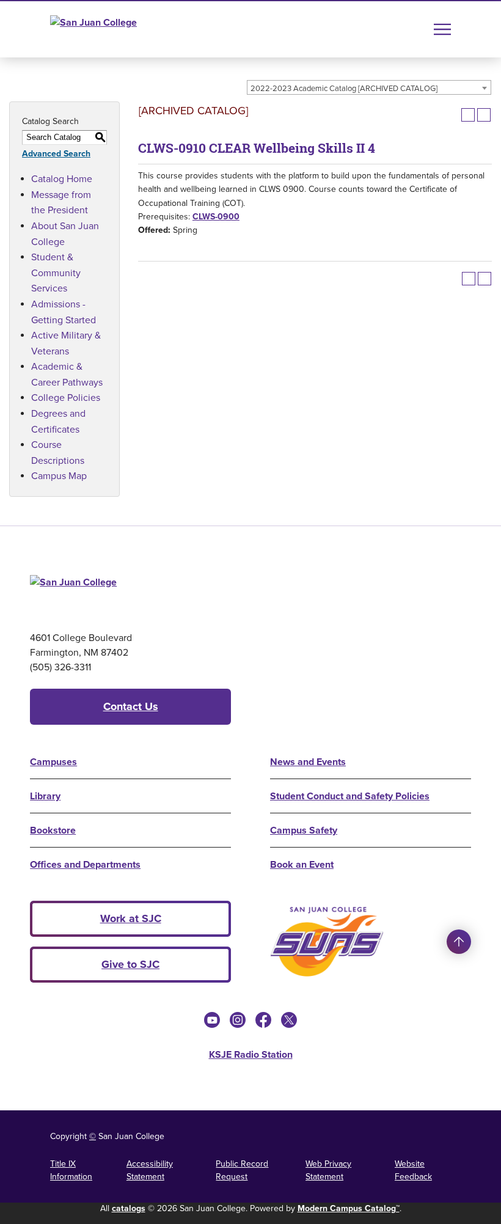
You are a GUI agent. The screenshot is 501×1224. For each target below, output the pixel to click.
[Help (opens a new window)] (484, 115)
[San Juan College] (116, 29)
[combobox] (369, 87)
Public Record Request (242, 1169)
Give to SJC (130, 964)
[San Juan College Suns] (327, 942)
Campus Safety (303, 830)
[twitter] (289, 1020)
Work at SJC (130, 918)
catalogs (128, 1208)
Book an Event (302, 864)
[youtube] (212, 1020)
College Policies (65, 397)
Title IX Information (71, 1169)
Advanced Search (56, 153)
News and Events (308, 762)
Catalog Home (61, 178)
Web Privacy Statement (328, 1169)
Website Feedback (413, 1169)
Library (45, 796)
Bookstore (53, 830)
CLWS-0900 (216, 216)
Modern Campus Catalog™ (349, 1208)
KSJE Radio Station (251, 1054)
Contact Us (130, 706)
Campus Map (59, 475)
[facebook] (263, 1020)
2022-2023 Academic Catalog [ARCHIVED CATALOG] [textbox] (343, 87)
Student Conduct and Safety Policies (350, 796)
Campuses (53, 762)
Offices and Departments (85, 864)
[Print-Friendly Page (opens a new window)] (468, 115)
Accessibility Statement (149, 1169)
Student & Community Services (56, 272)
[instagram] (238, 1020)
